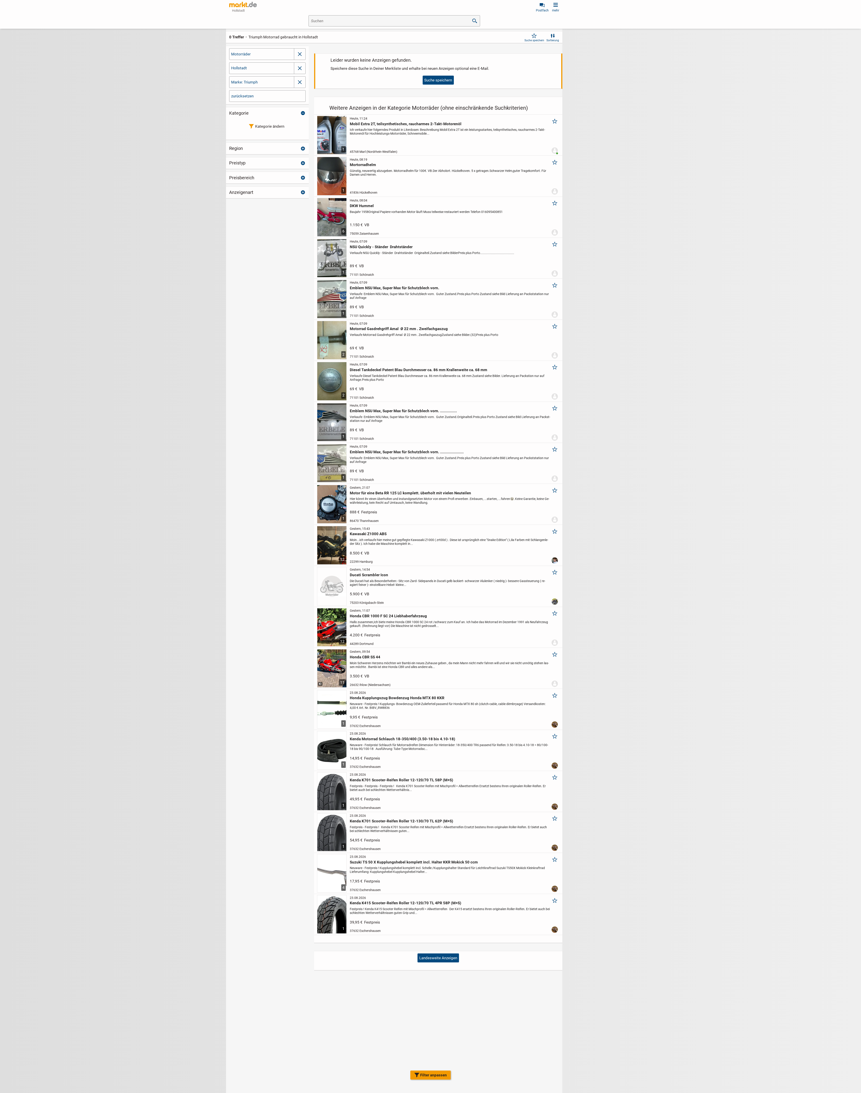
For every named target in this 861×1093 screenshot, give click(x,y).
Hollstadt (239, 68)
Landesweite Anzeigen (438, 958)
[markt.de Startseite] (243, 4)
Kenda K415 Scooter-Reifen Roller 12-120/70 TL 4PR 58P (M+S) (405, 903)
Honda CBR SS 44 (365, 657)
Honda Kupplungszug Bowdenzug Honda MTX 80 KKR (397, 698)
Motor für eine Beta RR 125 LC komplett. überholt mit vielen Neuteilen (410, 493)
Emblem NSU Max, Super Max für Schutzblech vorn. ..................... (407, 452)
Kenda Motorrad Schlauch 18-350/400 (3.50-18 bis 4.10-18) (402, 739)
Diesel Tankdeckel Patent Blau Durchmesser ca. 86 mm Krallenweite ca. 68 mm (418, 370)
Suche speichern (534, 40)
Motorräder (241, 54)
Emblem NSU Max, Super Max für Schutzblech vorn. (394, 288)
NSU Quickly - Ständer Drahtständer (381, 247)
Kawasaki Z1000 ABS (368, 534)
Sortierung (552, 40)
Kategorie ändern (269, 126)
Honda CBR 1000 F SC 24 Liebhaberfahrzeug (388, 616)
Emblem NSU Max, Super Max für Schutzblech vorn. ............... (403, 411)
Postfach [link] (542, 10)
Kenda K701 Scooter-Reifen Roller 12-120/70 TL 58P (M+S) (401, 780)
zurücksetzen (242, 96)
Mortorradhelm (363, 164)
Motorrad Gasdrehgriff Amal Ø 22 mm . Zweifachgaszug (399, 328)
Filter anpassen (433, 1075)
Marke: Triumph (244, 82)
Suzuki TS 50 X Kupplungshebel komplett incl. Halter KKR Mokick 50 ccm (414, 862)
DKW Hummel (362, 206)
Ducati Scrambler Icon (369, 575)
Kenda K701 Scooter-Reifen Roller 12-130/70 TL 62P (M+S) (401, 821)
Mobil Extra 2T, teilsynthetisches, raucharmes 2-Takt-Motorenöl (405, 124)
